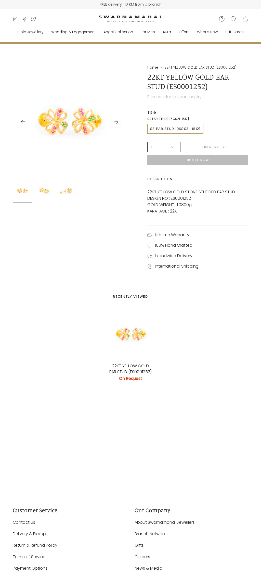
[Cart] (245, 19)
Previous (23, 122)
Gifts (139, 545)
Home (152, 67)
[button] (233, 19)
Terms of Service (29, 557)
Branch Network (150, 534)
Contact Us (24, 522)
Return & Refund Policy (35, 545)
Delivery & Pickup (29, 534)
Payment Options (30, 568)
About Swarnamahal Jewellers (165, 522)
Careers (142, 557)
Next (116, 122)
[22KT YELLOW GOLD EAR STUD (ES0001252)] (130, 334)
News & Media (148, 568)
